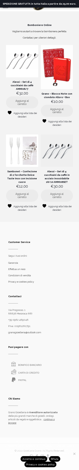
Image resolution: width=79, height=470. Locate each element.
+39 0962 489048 (18, 319)
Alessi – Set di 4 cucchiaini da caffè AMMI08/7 (22, 85)
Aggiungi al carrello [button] (22, 102)
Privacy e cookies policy (21, 281)
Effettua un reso (16, 269)
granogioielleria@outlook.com (24, 332)
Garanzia (13, 262)
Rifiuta (54, 458)
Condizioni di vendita (19, 275)
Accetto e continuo (33, 458)
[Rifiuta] (74, 454)
